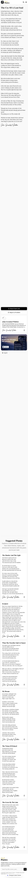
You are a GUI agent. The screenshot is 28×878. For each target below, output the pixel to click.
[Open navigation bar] (25, 2)
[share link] (24, 330)
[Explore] (25, 869)
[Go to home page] (5, 2)
